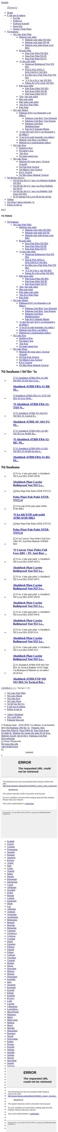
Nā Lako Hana (20, 159)
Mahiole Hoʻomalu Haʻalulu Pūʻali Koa (31, 733)
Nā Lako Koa (19, 145)
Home (10, 12)
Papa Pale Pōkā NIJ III (35, 56)
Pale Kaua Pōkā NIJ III (36, 91)
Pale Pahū (23, 107)
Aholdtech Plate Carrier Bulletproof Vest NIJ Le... (28, 483)
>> (15, 688)
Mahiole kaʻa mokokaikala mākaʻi (35, 142)
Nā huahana (12, 31)
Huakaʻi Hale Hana (22, 29)
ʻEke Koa (23, 153)
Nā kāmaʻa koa (26, 150)
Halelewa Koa (26, 148)
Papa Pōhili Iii (26, 730)
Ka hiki (16, 18)
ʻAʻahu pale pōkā (27, 61)
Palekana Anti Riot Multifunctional (34, 125)
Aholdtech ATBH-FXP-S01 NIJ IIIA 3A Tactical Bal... (29, 680)
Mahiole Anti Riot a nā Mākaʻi (33, 140)
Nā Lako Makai (20, 110)
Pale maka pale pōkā (28, 102)
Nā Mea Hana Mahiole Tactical (33, 175)
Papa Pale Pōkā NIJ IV (36, 58)
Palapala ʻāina (37, 727)
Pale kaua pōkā (26, 85)
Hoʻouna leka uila (9, 744)
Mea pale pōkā (26, 99)
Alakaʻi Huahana (15, 714)
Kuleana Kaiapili (21, 23)
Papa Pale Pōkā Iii (9, 730)
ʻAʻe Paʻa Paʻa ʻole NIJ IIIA (38, 80)
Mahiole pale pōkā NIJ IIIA (38, 39)
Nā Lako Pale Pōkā (22, 34)
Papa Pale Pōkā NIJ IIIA (36, 53)
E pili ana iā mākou (16, 15)
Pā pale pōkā (25, 50)
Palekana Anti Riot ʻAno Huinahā (41, 118)
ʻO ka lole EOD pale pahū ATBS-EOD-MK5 (29, 516)
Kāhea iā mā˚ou (14, 205)
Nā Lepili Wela (14, 717)
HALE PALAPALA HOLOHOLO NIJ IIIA (36, 71)
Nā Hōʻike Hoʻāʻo (15, 177)
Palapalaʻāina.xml (15, 720)
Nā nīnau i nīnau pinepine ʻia (20, 202)
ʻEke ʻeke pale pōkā (28, 96)
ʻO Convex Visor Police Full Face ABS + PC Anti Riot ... (30, 551)
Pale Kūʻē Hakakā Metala (37, 129)
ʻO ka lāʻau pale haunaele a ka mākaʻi (36, 137)
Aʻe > (11, 688)
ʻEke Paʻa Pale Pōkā (28, 104)
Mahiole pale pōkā (27, 37)
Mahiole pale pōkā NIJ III (37, 42)
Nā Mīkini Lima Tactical (30, 169)
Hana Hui (17, 26)
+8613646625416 (9, 746)
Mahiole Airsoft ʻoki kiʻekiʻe (14, 736)
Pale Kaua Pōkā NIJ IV (36, 94)
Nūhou (10, 199)
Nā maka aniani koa (28, 156)
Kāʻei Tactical (25, 172)
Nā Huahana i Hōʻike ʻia (17, 727)
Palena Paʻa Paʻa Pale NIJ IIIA (39, 83)
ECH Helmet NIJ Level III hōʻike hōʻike (32, 196)
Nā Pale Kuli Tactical (29, 167)
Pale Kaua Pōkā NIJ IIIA (37, 88)
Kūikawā (17, 21)
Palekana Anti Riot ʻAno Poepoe (40, 121)
